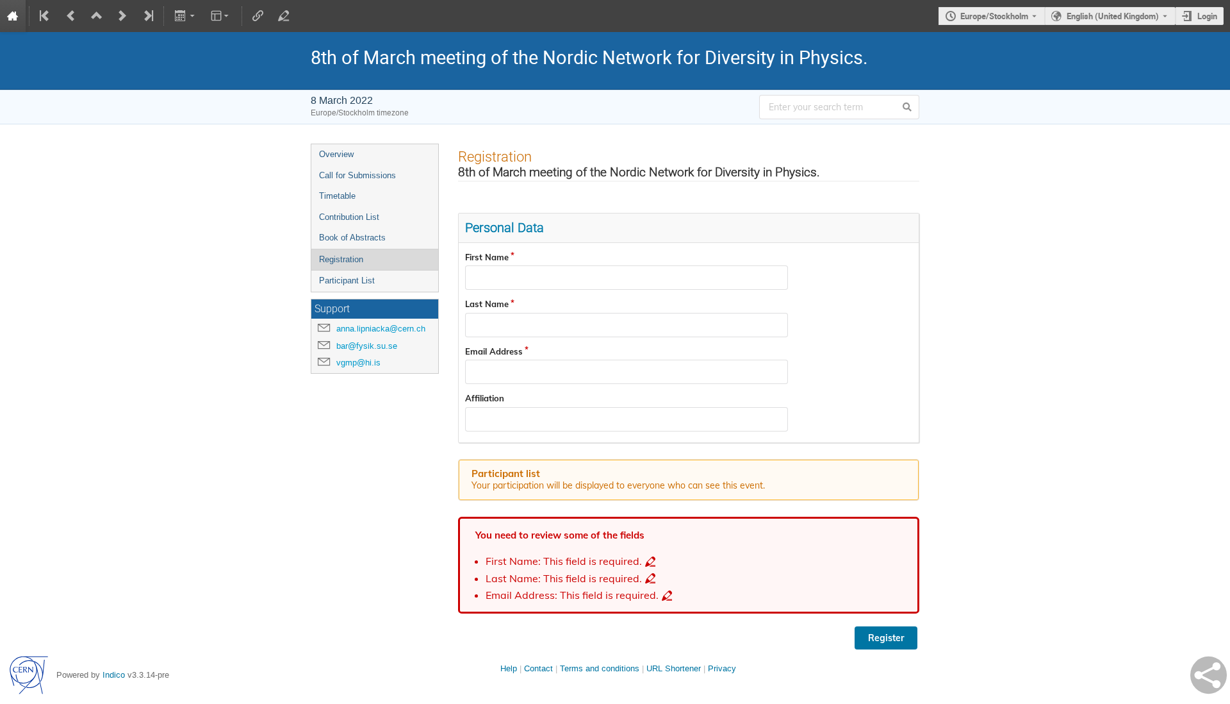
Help (508, 668)
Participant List (347, 280)
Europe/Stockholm (994, 16)
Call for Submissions (357, 175)
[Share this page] (1208, 675)
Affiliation (484, 398)
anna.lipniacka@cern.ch (380, 328)
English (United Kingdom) (1113, 16)
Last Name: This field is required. (564, 579)
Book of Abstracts (352, 237)
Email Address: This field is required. (572, 595)
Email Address (494, 351)
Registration (341, 259)
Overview (336, 154)
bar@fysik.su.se (366, 345)
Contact (538, 668)
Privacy (722, 668)
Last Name (487, 304)
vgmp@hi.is (358, 362)
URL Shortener (673, 668)
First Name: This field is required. (564, 561)
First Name (487, 257)
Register (886, 638)
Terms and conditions (599, 668)
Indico (113, 674)
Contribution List (349, 217)
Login (1207, 16)
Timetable (337, 196)
